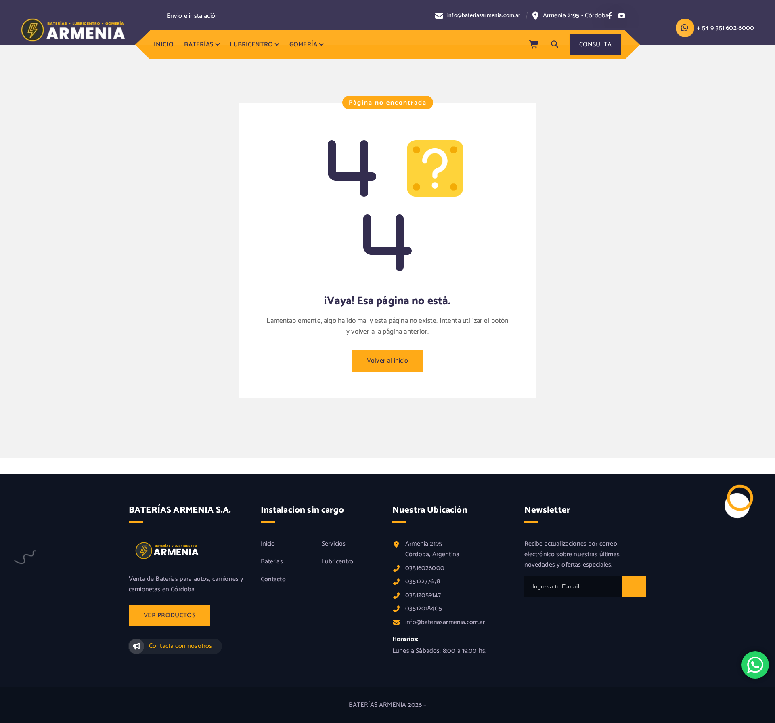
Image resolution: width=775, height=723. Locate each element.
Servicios (334, 544)
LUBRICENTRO (251, 44)
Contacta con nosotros (180, 646)
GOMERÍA (303, 44)
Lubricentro (338, 562)
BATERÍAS (198, 44)
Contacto (273, 579)
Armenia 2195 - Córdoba (576, 15)
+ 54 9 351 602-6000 (725, 28)
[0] (534, 44)
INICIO (164, 44)
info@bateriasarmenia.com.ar (483, 16)
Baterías (272, 562)
